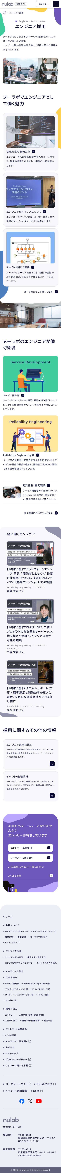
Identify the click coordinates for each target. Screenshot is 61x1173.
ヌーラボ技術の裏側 (18, 267)
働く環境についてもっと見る (38, 513)
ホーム (9, 916)
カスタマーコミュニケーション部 (19, 994)
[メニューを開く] (56, 4)
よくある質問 (14, 875)
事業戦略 (22, 937)
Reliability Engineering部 (18, 455)
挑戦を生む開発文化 (18, 151)
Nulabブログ (44, 1084)
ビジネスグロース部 (41, 989)
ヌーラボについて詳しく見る (38, 291)
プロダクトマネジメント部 (16, 989)
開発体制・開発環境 (34, 485)
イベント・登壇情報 (17, 776)
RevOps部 (43, 994)
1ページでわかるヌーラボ (16, 931)
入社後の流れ (11, 1020)
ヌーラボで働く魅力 (39, 937)
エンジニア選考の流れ (19, 744)
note (36, 1091)
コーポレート (11, 1000)
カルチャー (10, 1015)
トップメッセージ (12, 942)
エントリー (43, 4)
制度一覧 (48, 1020)
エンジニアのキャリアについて (23, 211)
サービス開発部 (11, 395)
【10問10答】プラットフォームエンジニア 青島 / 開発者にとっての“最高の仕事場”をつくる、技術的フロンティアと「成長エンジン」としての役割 (30, 575)
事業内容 (9, 937)
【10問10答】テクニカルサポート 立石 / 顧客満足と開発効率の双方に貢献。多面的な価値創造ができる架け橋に (30, 694)
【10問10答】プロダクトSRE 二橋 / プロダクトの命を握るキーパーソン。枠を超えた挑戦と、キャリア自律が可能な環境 (30, 633)
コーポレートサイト (17, 1084)
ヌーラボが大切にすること (44, 931)
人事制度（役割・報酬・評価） (31, 1015)
